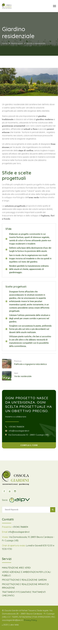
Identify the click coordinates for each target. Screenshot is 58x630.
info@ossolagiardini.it (19, 430)
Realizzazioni (17, 43)
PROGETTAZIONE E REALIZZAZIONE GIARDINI (24, 579)
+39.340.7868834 (16, 426)
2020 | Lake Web (11, 624)
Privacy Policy (30, 620)
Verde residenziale (23, 376)
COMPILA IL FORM (29, 445)
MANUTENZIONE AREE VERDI (16, 567)
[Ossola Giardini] (6, 6)
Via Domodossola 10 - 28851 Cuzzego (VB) (28, 435)
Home (4, 43)
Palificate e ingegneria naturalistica (30, 364)
